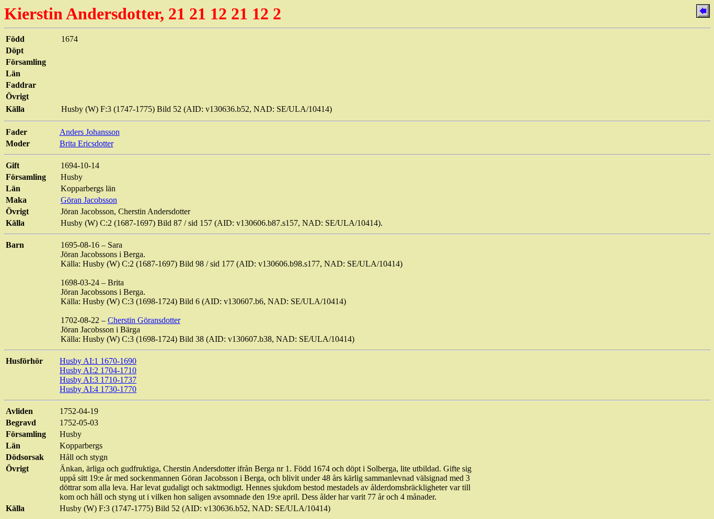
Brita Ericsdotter (86, 143)
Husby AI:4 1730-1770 (98, 389)
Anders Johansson (90, 132)
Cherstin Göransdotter (144, 320)
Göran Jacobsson (89, 199)
